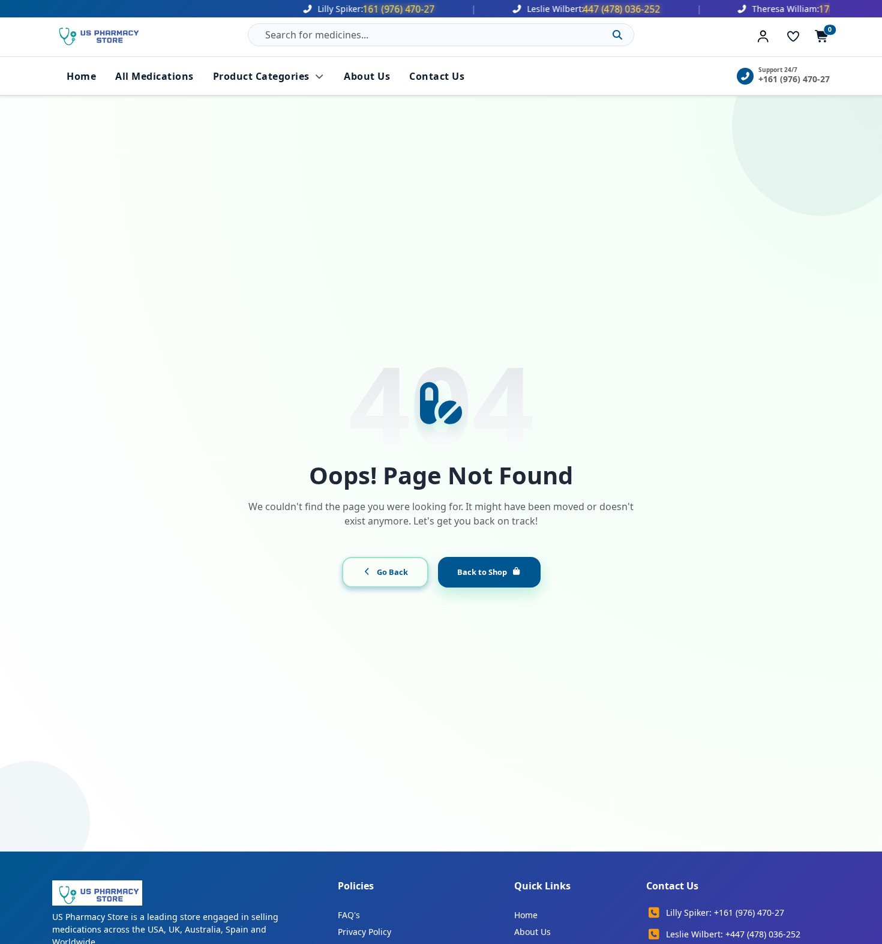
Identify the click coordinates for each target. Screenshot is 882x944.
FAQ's (349, 915)
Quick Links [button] (542, 886)
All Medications (154, 76)
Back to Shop (482, 572)
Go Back (392, 572)
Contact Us (436, 76)
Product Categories (261, 76)
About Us (367, 76)
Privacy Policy (364, 931)
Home (81, 76)
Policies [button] (356, 886)
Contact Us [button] (672, 886)
